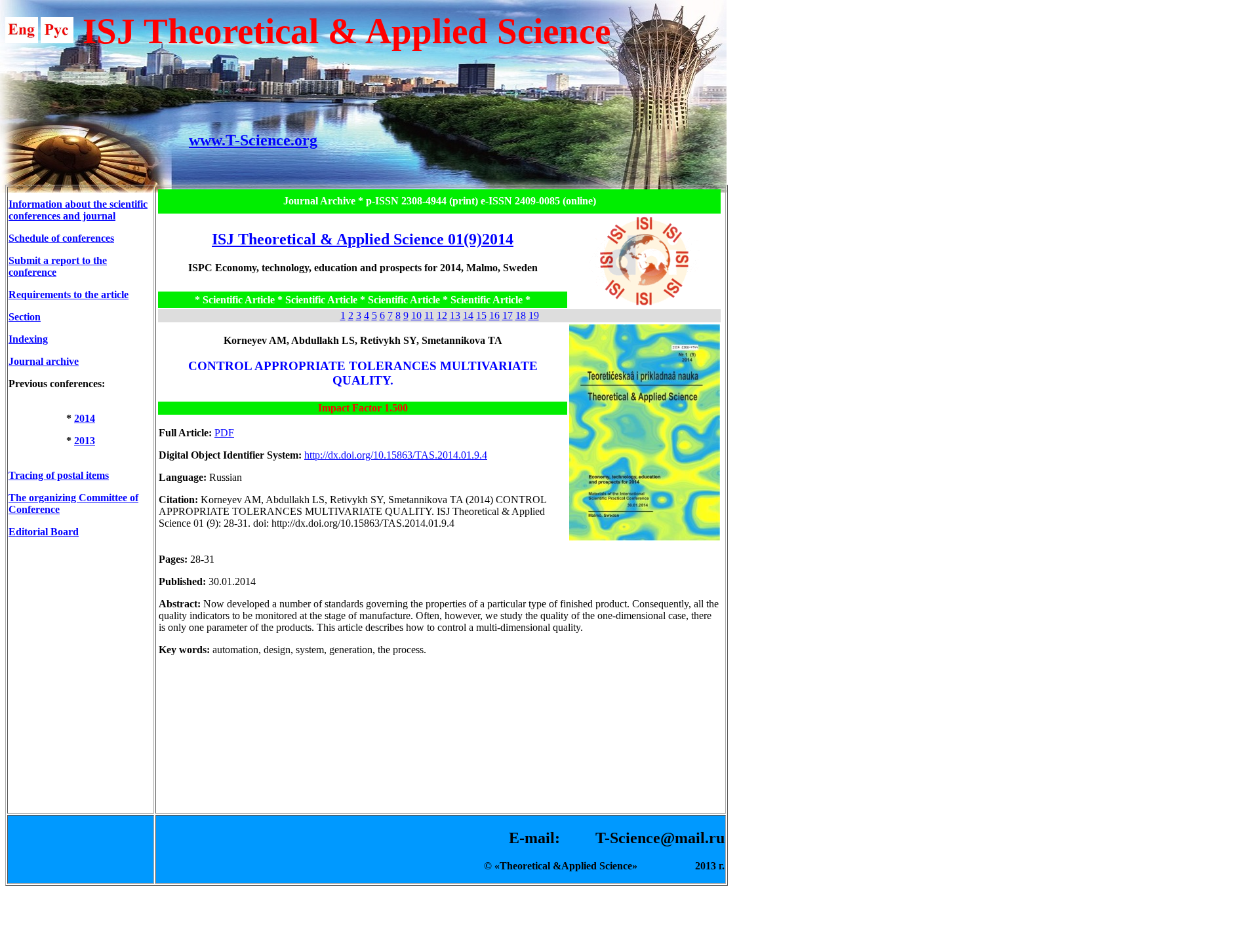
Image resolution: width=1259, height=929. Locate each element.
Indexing (28, 339)
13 (455, 315)
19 (534, 315)
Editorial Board (44, 531)
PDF (224, 432)
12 (442, 315)
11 (429, 315)
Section (25, 316)
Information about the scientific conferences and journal (78, 210)
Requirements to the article (69, 294)
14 (468, 315)
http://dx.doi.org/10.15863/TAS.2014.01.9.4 (395, 455)
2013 (84, 440)
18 (520, 315)
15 (481, 315)
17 (507, 315)
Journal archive (44, 361)
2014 (84, 418)
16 (494, 315)
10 (416, 315)
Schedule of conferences (61, 238)
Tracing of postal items (59, 475)
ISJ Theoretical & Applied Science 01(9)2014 (362, 239)
